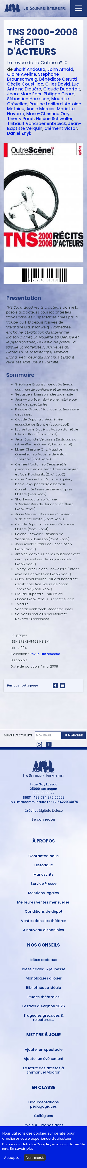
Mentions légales (43, 892)
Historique (43, 865)
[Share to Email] (62, 685)
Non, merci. (35, 1158)
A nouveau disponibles (43, 929)
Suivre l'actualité (18, 735)
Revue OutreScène (45, 654)
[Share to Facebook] (55, 685)
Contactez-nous (43, 856)
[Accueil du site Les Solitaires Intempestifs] (43, 8)
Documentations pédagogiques (43, 1104)
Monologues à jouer (44, 978)
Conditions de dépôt (43, 911)
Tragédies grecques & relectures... (43, 1017)
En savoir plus (21, 1148)
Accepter (12, 1158)
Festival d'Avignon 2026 (43, 1006)
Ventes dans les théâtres (43, 920)
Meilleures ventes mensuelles (43, 902)
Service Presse (43, 883)
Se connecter (43, 819)
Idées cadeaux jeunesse (43, 969)
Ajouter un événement (44, 1058)
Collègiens (43, 1115)
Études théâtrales (43, 997)
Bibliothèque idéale (43, 987)
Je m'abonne (73, 735)
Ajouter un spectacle (43, 1049)
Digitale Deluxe (51, 810)
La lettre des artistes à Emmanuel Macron (43, 1070)
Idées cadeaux (43, 959)
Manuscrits (43, 874)
